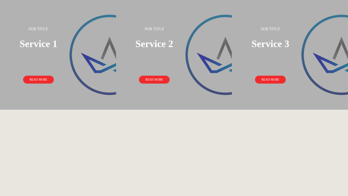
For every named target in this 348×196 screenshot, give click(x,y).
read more (38, 79)
